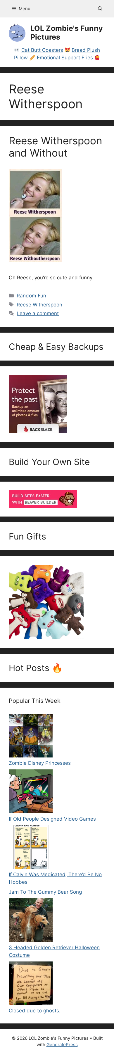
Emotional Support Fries (65, 58)
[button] (100, 8)
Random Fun (31, 296)
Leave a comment (38, 313)
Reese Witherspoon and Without (55, 146)
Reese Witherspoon (39, 305)
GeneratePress (62, 1044)
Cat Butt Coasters (42, 50)
